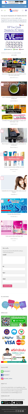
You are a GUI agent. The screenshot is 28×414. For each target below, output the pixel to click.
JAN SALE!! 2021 (14, 407)
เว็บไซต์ (4, 279)
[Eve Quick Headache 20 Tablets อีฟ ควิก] (14, 37)
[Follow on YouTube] (23, 411)
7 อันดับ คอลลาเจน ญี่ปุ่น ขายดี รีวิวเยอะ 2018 (14, 236)
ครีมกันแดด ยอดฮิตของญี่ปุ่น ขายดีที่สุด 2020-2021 (14, 167)
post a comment (18, 53)
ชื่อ (3, 266)
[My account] (23, 10)
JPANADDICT (6, 375)
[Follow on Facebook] (16, 411)
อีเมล (4, 272)
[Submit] (25, 6)
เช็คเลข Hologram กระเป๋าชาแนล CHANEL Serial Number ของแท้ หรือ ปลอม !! (14, 144)
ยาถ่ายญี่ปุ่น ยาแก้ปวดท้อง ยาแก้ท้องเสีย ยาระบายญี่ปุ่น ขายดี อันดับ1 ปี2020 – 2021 (14, 121)
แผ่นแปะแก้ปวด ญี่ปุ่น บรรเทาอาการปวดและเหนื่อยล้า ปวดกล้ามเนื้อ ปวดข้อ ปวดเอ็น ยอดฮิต (14, 74)
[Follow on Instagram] (18, 411)
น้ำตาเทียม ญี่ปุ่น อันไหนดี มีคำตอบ (14, 214)
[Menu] (2, 10)
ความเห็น (5, 255)
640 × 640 (18, 18)
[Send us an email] (21, 411)
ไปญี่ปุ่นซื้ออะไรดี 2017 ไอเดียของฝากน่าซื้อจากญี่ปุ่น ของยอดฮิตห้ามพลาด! (14, 191)
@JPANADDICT (6, 371)
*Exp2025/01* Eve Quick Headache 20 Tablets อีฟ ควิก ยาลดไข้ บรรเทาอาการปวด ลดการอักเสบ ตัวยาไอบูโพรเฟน (14, 21)
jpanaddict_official (7, 378)
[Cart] (26, 10)
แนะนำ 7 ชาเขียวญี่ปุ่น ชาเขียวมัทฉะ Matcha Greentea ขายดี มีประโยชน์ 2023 (14, 98)
